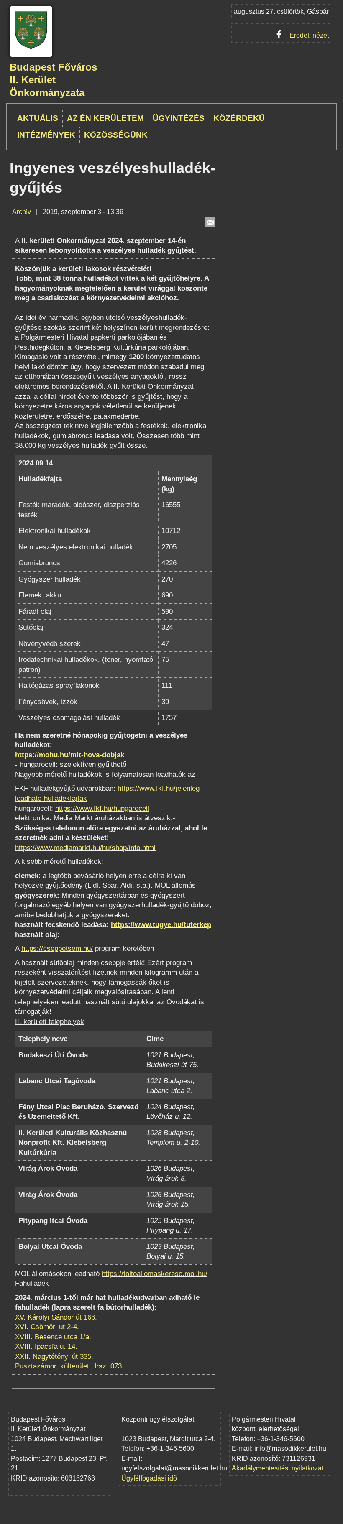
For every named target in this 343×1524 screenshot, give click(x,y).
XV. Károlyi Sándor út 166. (56, 1317)
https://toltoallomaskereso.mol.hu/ (154, 1274)
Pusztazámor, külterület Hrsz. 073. (69, 1366)
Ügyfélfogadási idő (149, 1478)
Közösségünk (116, 134)
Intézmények (46, 134)
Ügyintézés (179, 118)
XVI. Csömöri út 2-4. (47, 1327)
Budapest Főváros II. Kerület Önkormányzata (53, 80)
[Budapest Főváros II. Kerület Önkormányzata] (31, 47)
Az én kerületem (105, 118)
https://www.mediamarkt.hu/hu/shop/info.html (85, 848)
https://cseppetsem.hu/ (57, 948)
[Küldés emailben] (210, 222)
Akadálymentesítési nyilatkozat (277, 1468)
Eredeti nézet (309, 35)
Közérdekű (239, 118)
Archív (21, 211)
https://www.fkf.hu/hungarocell (102, 808)
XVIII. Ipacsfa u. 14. (46, 1346)
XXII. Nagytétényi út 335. (54, 1357)
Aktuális (37, 118)
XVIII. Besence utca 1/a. (53, 1337)
